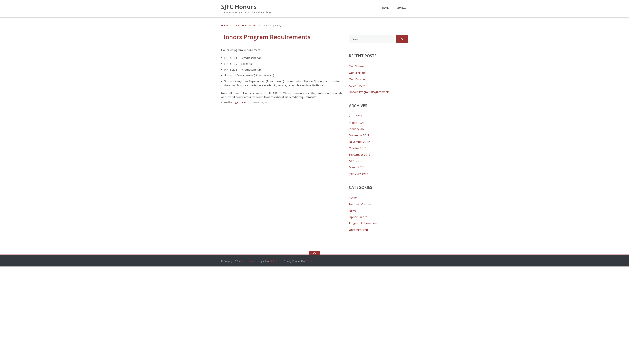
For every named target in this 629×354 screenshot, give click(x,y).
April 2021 (355, 116)
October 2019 (358, 148)
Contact (402, 7)
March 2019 (356, 167)
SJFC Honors (247, 261)
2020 (264, 25)
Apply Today (357, 85)
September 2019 (359, 154)
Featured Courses (360, 204)
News (352, 211)
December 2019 (359, 135)
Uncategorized (358, 230)
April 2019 (355, 161)
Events (353, 198)
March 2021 (356, 123)
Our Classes (356, 66)
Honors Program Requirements (266, 37)
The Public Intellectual (245, 25)
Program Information (363, 223)
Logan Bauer (239, 102)
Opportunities (358, 217)
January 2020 (357, 129)
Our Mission (357, 79)
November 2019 (359, 142)
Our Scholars (357, 73)
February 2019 (358, 173)
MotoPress (275, 261)
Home (385, 7)
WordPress (311, 261)
